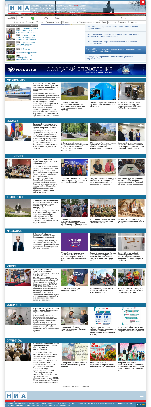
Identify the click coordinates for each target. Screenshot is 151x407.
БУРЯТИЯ (50, 10)
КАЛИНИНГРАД (36, 7)
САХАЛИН (83, 10)
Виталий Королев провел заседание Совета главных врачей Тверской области (112, 27)
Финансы (14, 231)
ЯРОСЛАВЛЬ (60, 5)
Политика (30, 22)
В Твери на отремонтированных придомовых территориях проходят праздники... (26, 52)
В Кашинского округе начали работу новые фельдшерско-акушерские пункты (27, 31)
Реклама (75, 386)
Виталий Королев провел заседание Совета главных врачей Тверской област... (26, 38)
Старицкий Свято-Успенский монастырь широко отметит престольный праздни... (25, 45)
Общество (40, 22)
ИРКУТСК (43, 10)
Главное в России (53, 22)
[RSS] (125, 18)
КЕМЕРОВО (82, 7)
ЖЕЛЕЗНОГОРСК (62, 8)
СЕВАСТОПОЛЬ (73, 10)
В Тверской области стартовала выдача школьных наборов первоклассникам (111, 42)
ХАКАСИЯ (73, 8)
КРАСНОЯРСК (35, 8)
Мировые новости (70, 22)
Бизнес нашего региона (90, 22)
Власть (12, 120)
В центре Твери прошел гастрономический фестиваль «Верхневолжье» (109, 57)
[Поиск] (121, 18)
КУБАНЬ (44, 5)
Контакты (66, 386)
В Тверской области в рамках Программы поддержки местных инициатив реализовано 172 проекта (113, 35)
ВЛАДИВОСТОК (50, 8)
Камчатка (82, 8)
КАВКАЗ (51, 5)
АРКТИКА (69, 5)
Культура (122, 22)
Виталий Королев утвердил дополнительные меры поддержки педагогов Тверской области (113, 50)
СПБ (43, 8)
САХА (65, 10)
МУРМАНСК (35, 10)
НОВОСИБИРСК (50, 7)
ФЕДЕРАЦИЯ (35, 5)
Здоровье (112, 22)
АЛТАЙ (59, 7)
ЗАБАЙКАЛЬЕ (58, 10)
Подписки (85, 386)
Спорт (104, 22)
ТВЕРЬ (76, 5)
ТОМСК (72, 7)
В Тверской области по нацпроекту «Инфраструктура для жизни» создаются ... (26, 58)
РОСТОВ (83, 5)
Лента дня (132, 22)
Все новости (32, 25)
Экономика (19, 22)
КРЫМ (66, 7)
